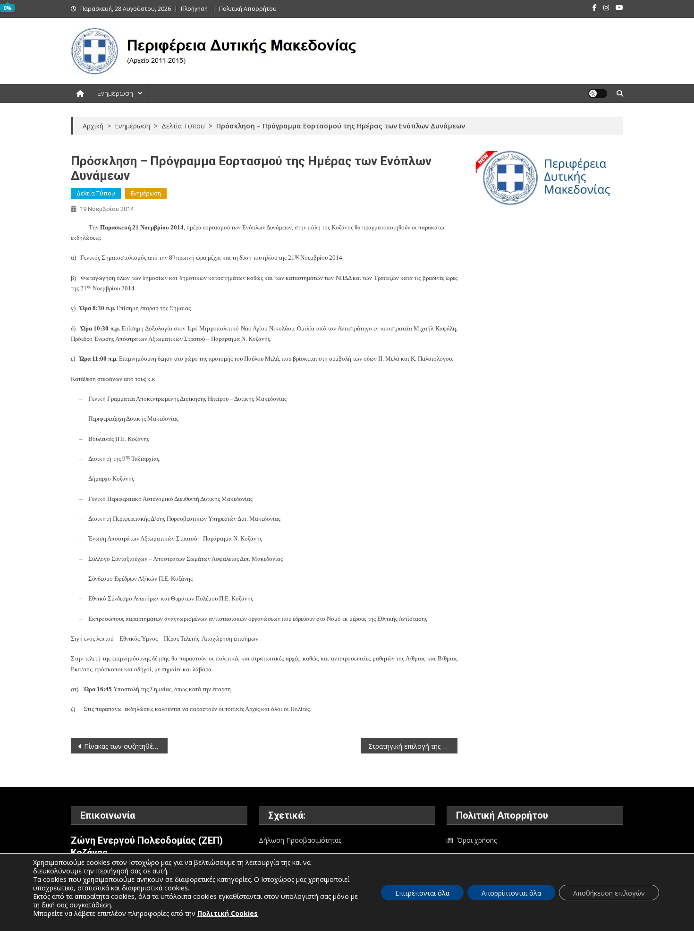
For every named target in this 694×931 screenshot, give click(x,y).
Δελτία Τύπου (95, 193)
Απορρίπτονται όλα (511, 893)
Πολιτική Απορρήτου (248, 9)
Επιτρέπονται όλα (422, 893)
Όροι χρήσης (477, 840)
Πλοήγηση (194, 9)
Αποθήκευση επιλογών (609, 893)
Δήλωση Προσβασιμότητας (300, 840)
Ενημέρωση (115, 93)
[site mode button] (597, 93)
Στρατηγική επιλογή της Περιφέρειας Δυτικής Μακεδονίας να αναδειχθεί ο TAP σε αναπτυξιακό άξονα (412, 746)
